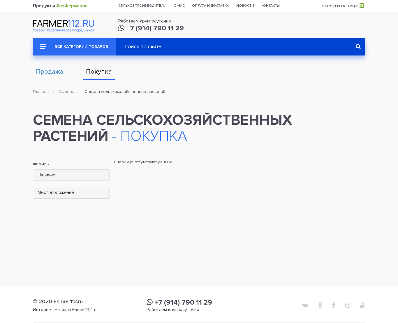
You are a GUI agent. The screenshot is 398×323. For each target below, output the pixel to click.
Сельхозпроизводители (142, 6)
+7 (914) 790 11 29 (154, 28)
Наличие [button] (46, 175)
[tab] (71, 175)
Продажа (50, 72)
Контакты (270, 6)
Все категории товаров (80, 46)
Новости (245, 6)
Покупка (99, 72)
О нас (179, 6)
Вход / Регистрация (341, 6)
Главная (41, 91)
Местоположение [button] (56, 192)
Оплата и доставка (210, 6)
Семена (66, 91)
